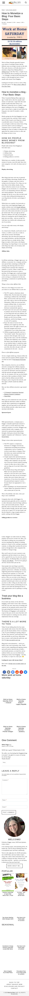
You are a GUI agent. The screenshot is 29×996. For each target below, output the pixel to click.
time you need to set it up (13, 640)
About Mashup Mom (14, 984)
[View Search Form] (25, 2)
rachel (4, 22)
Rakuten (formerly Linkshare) (12, 394)
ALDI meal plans (21, 853)
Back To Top (14, 982)
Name (4, 800)
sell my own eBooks (8, 560)
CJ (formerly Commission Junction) (14, 392)
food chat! (17, 862)
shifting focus (5, 71)
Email (4, 807)
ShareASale (7, 396)
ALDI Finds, (7, 854)
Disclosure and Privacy (14, 986)
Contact (14, 988)
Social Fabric (5, 436)
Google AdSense (20, 207)
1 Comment (4, 23)
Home (3, 9)
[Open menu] (4, 2)
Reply (4, 762)
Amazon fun (11, 858)
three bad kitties (17, 856)
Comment (5, 780)
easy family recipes (19, 854)
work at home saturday (11, 9)
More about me (14, 865)
